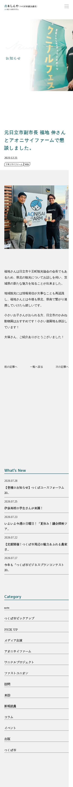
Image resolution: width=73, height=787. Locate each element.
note (6, 607)
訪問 (7, 684)
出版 (7, 739)
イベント (10, 728)
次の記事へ (62, 367)
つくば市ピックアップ (19, 618)
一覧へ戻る (36, 367)
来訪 (7, 695)
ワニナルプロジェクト (19, 662)
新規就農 (10, 706)
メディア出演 (13, 640)
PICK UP (11, 629)
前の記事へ (10, 367)
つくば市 (10, 750)
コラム (8, 717)
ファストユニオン (16, 673)
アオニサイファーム (17, 651)
